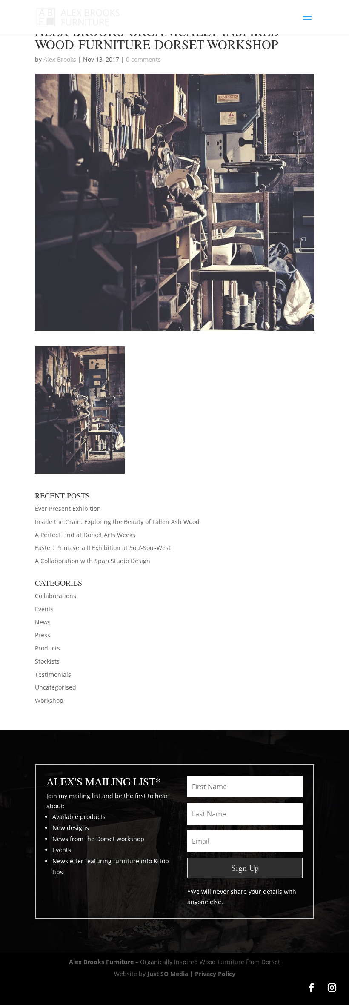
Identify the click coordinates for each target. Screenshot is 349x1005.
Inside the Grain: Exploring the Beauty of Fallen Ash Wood (117, 522)
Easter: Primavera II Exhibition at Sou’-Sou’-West (103, 548)
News (43, 622)
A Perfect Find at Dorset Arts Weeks (85, 535)
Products (47, 648)
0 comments (143, 59)
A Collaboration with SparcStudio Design (92, 561)
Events (44, 609)
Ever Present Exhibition (68, 508)
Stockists (47, 661)
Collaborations (55, 596)
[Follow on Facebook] (311, 987)
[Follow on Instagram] (331, 987)
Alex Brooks (59, 59)
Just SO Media (167, 974)
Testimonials (53, 674)
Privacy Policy (215, 974)
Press (42, 635)
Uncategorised (55, 687)
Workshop (49, 700)
